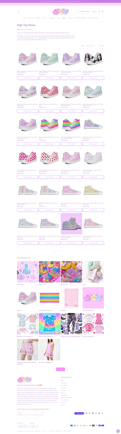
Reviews (62, 405)
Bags (84, 284)
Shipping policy (59, 431)
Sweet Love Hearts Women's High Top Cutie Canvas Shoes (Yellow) (93, 204)
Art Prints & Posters (88, 310)
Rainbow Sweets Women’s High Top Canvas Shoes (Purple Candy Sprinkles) (27, 138)
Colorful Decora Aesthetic (46, 336)
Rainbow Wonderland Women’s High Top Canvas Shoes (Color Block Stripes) (71, 138)
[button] (18, 11)
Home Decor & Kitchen (45, 310)
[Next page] (66, 250)
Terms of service (52, 431)
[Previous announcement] (17, 4)
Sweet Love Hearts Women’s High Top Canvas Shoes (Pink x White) (92, 171)
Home (62, 380)
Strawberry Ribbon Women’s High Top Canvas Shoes (48, 105)
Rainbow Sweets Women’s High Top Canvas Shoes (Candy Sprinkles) (27, 105)
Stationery (64, 310)
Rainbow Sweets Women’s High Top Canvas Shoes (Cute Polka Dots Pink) (27, 72)
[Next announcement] (103, 4)
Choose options (28, 78)
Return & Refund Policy (66, 397)
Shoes (18, 310)
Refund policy (38, 431)
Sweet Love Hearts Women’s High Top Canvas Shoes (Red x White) (48, 171)
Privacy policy (44, 431)
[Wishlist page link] (78, 11)
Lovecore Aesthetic (88, 336)
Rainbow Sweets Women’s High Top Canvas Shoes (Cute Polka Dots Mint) (49, 72)
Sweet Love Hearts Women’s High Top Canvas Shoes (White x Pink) (70, 171)
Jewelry (41, 284)
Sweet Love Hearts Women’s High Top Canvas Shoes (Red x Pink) (26, 171)
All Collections (64, 385)
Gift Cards (63, 390)
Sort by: (83, 45)
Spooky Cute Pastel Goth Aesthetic (70, 336)
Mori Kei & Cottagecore (45, 362)
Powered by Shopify (30, 431)
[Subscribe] (41, 413)
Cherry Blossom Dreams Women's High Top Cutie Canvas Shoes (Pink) (93, 237)
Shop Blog (63, 387)
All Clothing (20, 284)
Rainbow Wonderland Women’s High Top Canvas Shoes (49, 138)
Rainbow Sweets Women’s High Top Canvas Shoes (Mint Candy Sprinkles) (93, 105)
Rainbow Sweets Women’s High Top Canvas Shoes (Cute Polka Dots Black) (93, 72)
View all (60, 369)
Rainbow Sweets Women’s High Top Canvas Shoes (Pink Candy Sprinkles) (71, 105)
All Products (63, 383)
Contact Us (63, 402)
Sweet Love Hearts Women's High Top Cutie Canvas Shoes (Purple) (49, 237)
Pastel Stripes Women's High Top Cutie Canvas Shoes (48, 204)
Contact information (67, 431)
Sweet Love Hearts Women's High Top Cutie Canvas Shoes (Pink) (71, 204)
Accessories (64, 284)
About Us (63, 392)
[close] (23, 427)
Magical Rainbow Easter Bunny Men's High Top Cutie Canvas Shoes (92, 138)
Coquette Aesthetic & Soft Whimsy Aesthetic (26, 363)
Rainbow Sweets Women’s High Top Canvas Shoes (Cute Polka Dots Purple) (71, 72)
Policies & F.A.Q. (64, 395)
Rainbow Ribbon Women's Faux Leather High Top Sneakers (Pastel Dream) (71, 237)
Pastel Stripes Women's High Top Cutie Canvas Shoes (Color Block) (26, 204)
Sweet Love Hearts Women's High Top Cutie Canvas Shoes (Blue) (27, 237)
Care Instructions (65, 400)
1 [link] (54, 250)
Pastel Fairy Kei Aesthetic (24, 336)
